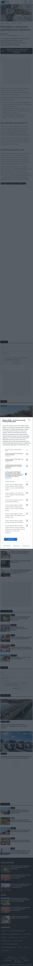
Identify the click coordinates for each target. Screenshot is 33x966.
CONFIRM (10, 539)
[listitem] (16, 450)
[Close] (29, 420)
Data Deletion (7, 545)
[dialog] (16, 483)
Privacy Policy (26, 545)
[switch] (26, 454)
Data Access (16, 545)
